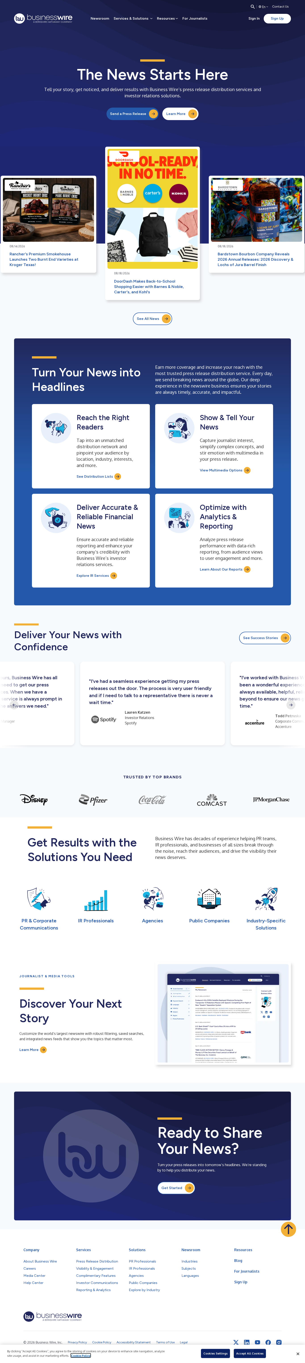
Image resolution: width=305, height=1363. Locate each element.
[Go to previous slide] (14, 704)
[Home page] (43, 18)
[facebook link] (268, 1342)
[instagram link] (279, 1342)
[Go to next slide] (290, 704)
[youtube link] (257, 1342)
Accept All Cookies (249, 1353)
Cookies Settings (215, 1353)
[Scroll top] (288, 1229)
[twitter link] (236, 1342)
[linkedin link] (246, 1342)
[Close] (298, 1354)
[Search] (253, 7)
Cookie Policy (80, 1355)
